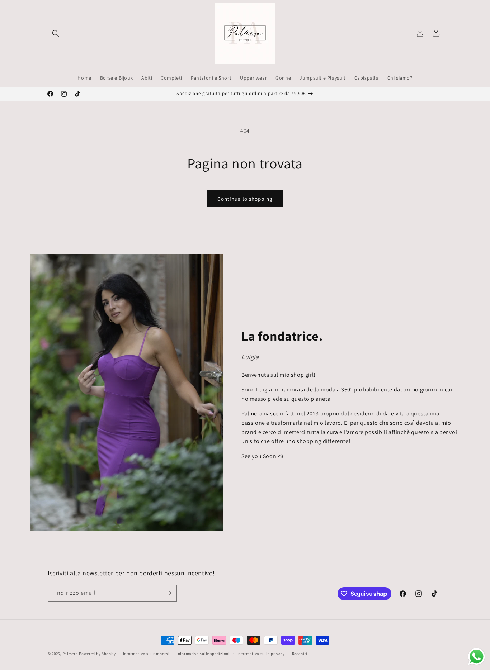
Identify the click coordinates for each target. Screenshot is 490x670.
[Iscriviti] (168, 593)
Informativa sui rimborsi (146, 653)
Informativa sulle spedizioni (203, 653)
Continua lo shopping (245, 198)
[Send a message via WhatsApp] (476, 656)
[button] (55, 33)
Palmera (70, 653)
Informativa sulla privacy (261, 653)
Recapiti (300, 653)
